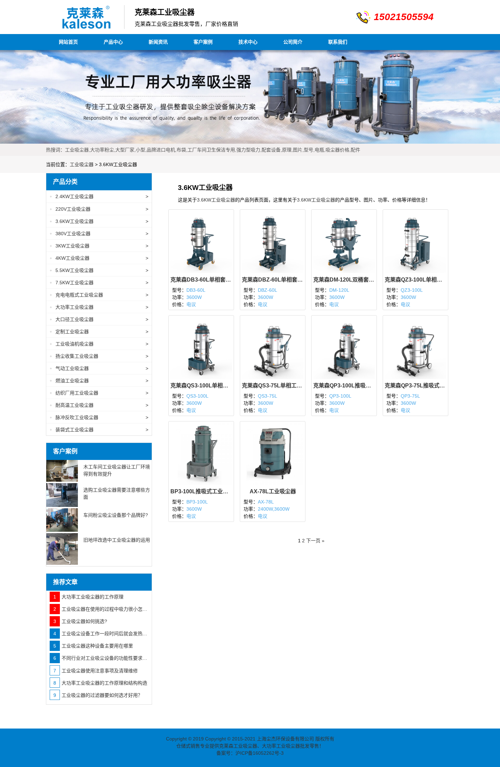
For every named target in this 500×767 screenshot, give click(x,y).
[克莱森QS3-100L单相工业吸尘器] (201, 347)
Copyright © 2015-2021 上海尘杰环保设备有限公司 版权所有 (269, 738)
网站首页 (68, 42)
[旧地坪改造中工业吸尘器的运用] (62, 549)
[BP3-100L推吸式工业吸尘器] (201, 454)
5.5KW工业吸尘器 (99, 270)
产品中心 (113, 42)
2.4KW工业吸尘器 (99, 196)
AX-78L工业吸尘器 (273, 491)
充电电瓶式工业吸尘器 (99, 295)
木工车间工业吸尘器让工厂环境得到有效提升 (116, 470)
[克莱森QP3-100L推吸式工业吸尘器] (344, 347)
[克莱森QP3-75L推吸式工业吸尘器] (415, 347)
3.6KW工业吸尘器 (216, 200)
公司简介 (292, 42)
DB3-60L (195, 290)
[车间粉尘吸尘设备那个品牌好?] (62, 520)
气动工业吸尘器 (99, 368)
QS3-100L (197, 396)
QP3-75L (410, 396)
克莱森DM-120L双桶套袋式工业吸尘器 (344, 280)
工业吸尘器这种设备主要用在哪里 (93, 646)
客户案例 (203, 42)
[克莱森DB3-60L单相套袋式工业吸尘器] (201, 241)
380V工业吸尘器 (99, 233)
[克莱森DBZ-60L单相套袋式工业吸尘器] (272, 241)
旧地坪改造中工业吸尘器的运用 (116, 540)
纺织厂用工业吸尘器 (99, 393)
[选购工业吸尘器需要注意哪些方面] (62, 495)
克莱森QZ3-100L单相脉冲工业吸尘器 (415, 280)
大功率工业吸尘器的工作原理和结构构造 (100, 683)
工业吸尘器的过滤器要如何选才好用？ (98, 695)
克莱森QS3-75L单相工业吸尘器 (272, 385)
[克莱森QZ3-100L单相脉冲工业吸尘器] (415, 241)
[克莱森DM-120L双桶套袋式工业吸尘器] (344, 241)
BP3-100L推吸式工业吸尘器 (201, 491)
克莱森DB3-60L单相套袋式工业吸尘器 (201, 280)
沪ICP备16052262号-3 (259, 753)
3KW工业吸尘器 (99, 246)
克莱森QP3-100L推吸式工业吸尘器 (344, 385)
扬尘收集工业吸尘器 (99, 356)
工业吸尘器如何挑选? (80, 621)
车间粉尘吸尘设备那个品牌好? (115, 515)
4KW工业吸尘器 (99, 258)
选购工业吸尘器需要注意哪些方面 (116, 493)
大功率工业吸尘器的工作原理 (88, 597)
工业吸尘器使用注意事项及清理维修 (95, 670)
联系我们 (337, 42)
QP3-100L (340, 396)
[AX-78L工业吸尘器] (272, 454)
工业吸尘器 (82, 164)
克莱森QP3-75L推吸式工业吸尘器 (415, 385)
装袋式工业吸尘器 (99, 429)
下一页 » (315, 540)
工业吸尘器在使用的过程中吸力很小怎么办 (100, 609)
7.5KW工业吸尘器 (99, 282)
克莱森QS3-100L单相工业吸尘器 (201, 385)
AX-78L (266, 502)
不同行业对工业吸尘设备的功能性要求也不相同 (100, 658)
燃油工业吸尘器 (99, 380)
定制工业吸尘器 (99, 331)
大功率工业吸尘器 (99, 307)
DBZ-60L (267, 290)
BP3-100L (197, 502)
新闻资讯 (158, 42)
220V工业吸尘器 (99, 209)
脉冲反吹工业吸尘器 (99, 417)
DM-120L (339, 290)
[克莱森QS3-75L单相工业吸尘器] (272, 347)
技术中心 (247, 42)
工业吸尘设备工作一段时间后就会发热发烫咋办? (100, 633)
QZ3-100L (412, 290)
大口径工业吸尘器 (99, 319)
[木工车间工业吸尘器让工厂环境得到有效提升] (62, 471)
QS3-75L (267, 396)
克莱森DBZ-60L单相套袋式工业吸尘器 (272, 280)
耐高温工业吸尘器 (99, 405)
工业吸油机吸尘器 (99, 344)
